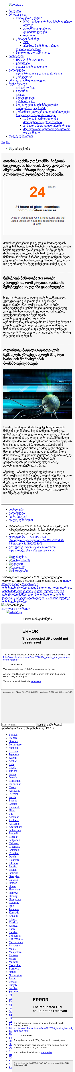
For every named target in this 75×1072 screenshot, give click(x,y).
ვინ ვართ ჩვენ (25, 87)
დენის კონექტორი (28, 49)
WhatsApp (15, 612)
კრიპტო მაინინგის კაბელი (41, 45)
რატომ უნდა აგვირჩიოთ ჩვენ (36, 115)
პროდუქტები (17, 14)
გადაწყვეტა (17, 70)
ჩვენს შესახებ (18, 83)
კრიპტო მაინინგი (28, 38)
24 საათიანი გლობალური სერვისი (46, 125)
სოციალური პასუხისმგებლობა (37, 104)
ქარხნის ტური (25, 101)
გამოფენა (23, 63)
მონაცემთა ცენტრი (29, 18)
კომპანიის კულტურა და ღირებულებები (43, 111)
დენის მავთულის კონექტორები (49, 587)
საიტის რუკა (29, 584)
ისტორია (22, 90)
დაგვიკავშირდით (21, 136)
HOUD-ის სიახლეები (30, 59)
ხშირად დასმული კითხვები (27, 80)
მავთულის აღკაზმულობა (33, 52)
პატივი (20, 94)
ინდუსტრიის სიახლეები (32, 66)
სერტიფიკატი (25, 97)
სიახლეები (16, 56)
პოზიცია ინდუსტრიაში (31, 108)
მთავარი (15, 11)
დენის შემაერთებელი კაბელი (21, 591)
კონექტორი (24, 77)
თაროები (29, 35)
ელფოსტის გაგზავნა (15, 608)
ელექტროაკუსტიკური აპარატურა (39, 73)
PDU (26, 42)
